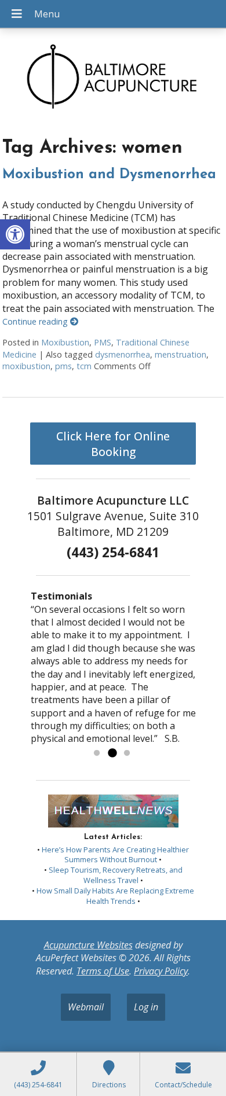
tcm (84, 366)
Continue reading (36, 321)
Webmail (86, 1007)
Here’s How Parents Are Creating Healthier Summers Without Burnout (115, 854)
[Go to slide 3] (127, 753)
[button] (15, 234)
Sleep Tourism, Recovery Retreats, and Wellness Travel (116, 875)
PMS (102, 342)
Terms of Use (102, 971)
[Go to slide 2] (112, 753)
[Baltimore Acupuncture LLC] (113, 79)
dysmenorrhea (122, 354)
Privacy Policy (161, 971)
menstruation (180, 354)
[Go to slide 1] (97, 753)
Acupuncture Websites (88, 945)
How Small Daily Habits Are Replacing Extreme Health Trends (115, 895)
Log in (146, 1007)
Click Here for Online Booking (113, 443)
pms (63, 366)
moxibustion (26, 366)
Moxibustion (65, 342)
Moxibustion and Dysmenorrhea (109, 175)
